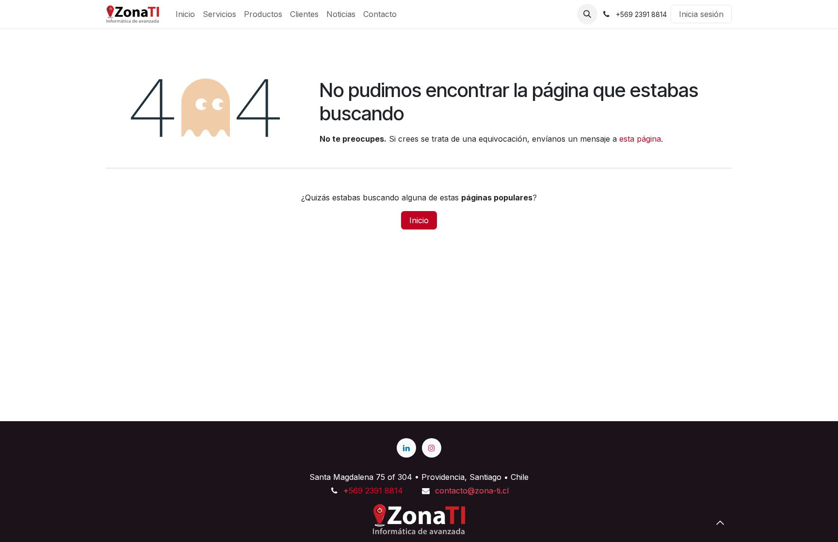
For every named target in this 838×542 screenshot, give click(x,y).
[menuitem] (185, 14)
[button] (587, 14)
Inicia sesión (701, 14)
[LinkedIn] (406, 448)
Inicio (419, 220)
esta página (640, 139)
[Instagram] (431, 448)
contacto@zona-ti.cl (472, 490)
